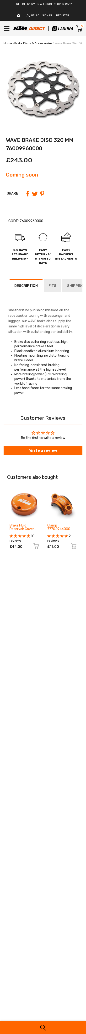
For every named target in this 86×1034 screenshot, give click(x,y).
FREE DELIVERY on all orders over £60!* (43, 4)
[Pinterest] (42, 193)
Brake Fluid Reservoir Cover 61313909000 (22, 529)
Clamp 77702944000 (58, 527)
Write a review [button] (43, 450)
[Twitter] (35, 193)
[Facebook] (28, 193)
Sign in (47, 15)
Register (62, 15)
